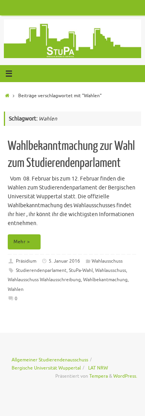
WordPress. (125, 376)
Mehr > (22, 242)
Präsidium (26, 261)
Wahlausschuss (107, 261)
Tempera (98, 376)
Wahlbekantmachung (105, 280)
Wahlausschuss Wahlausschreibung (44, 280)
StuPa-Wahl (81, 270)
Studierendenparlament (41, 270)
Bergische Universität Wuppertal (46, 368)
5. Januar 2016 (64, 261)
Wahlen (16, 289)
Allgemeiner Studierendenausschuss (50, 360)
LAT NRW (98, 368)
